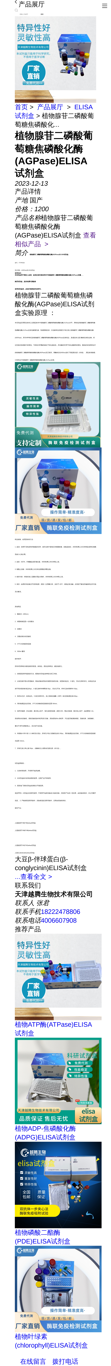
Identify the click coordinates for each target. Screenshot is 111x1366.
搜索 (42, 14)
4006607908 (59, 920)
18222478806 (60, 911)
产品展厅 (50, 107)
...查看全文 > (33, 876)
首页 (21, 107)
